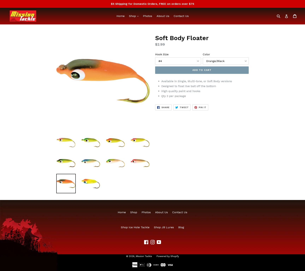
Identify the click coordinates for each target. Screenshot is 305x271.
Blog (181, 227)
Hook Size (162, 54)
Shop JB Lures (164, 227)
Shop (134, 16)
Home (120, 16)
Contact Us (181, 16)
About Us (163, 16)
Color (206, 54)
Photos (147, 16)
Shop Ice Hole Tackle (135, 227)
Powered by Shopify (167, 256)
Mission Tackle (144, 256)
